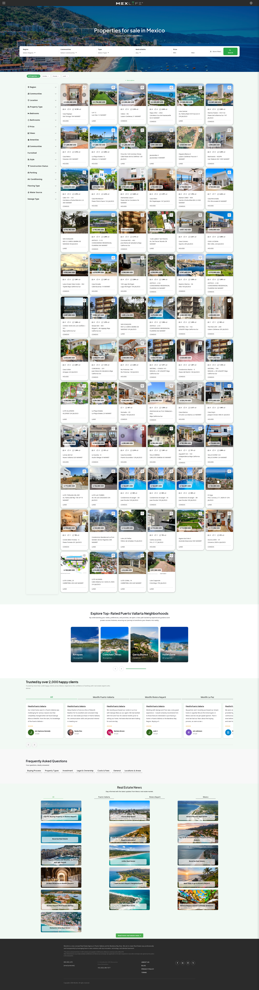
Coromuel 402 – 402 (128, 240)
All (51, 697)
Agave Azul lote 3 (185, 538)
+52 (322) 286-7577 (104, 968)
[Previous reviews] (28, 744)
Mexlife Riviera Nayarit (155, 697)
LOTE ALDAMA (97, 579)
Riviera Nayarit (154, 797)
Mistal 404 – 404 (97, 326)
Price (175, 49)
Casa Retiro (67, 156)
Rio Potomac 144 (127, 369)
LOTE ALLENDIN (68, 411)
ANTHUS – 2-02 (155, 283)
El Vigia (210, 495)
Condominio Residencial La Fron (103, 537)
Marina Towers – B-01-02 (216, 113)
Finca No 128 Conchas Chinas (131, 154)
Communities (66, 49)
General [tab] (117, 770)
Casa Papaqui (67, 114)
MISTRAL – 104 (213, 368)
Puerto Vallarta (104, 797)
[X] (193, 963)
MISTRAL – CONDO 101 (158, 368)
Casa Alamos (183, 412)
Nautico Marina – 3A (186, 284)
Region (25, 49)
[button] (3, 3)
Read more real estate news (129, 935)
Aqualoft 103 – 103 (185, 454)
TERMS (144, 972)
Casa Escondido (126, 455)
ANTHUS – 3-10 (97, 240)
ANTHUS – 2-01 (155, 326)
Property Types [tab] (52, 770)
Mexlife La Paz (207, 697)
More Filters (216, 51)
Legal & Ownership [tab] (85, 770)
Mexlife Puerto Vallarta (103, 697)
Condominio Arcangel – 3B (188, 498)
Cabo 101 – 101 (68, 198)
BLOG (143, 965)
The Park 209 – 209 (214, 327)
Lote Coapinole (155, 580)
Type (100, 49)
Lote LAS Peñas (126, 538)
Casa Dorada (96, 284)
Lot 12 (94, 112)
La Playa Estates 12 (98, 156)
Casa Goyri (211, 412)
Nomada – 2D (125, 412)
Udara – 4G (125, 114)
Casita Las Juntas (155, 540)
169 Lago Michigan (127, 284)
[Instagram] (188, 963)
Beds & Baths (141, 49)
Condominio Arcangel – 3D (130, 498)
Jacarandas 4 (154, 155)
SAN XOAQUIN (68, 239)
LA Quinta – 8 (96, 455)
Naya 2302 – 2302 (156, 113)
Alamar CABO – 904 (186, 198)
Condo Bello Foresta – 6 (71, 540)
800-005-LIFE (68, 962)
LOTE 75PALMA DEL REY (71, 495)
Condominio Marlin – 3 (187, 369)
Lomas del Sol (67, 455)
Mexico (205, 797)
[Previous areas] (115, 668)
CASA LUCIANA (213, 241)
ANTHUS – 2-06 (213, 283)
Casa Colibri (67, 369)
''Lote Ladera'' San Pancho (159, 239)
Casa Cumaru (183, 241)
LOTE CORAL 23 (68, 580)
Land (65, 75)
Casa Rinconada (213, 199)
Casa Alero (153, 199)
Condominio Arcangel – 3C (159, 498)
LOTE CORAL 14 (126, 580)
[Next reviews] (34, 744)
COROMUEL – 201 (98, 368)
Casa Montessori (97, 199)
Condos (46, 75)
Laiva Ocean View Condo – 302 (73, 284)
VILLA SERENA (155, 455)
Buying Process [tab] (34, 770)
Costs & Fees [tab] (103, 770)
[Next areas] (121, 668)
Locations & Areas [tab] (133, 770)
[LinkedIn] (183, 963)
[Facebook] (177, 963)
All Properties (33, 75)
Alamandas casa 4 (127, 198)
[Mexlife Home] (129, 3)
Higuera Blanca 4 (185, 154)
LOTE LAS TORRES (98, 495)
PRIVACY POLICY (147, 969)
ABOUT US (145, 962)
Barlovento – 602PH (215, 156)
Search (230, 53)
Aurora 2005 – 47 (214, 540)
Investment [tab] (68, 770)
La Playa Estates (97, 411)
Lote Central (183, 111)
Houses (56, 75)
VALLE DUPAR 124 (214, 455)
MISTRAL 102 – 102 (186, 327)
